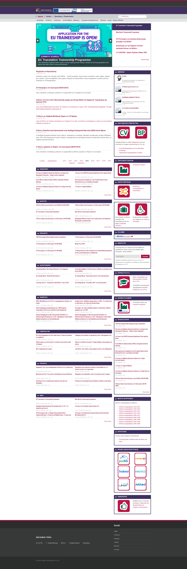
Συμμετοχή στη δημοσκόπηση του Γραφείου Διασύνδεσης (141, 505)
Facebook (117, 535)
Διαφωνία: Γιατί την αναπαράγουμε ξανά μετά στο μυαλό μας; (54, 367)
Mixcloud (116, 546)
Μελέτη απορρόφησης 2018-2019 (129, 409)
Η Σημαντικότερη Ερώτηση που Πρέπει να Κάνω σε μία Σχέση (93, 381)
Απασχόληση (40, 20)
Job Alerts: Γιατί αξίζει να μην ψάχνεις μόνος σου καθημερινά (93, 349)
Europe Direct (74, 543)
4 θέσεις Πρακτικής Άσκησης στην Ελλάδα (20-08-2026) (52, 205)
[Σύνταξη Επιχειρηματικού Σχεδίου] (141, 138)
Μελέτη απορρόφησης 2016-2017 (129, 411)
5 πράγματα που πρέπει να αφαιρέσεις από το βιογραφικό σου (93, 335)
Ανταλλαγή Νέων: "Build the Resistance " (48, 276)
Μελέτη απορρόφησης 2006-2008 (129, 417)
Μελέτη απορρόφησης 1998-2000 (129, 423)
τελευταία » (81, 163)
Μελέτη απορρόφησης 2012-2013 (129, 413)
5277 (98, 161)
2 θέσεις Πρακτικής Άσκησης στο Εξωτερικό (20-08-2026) (92, 205)
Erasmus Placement (139, 304)
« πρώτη (42, 161)
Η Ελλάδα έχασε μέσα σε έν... (130, 87)
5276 (92, 161)
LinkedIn (116, 542)
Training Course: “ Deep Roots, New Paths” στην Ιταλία (52, 282)
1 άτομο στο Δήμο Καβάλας (83, 186)
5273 (75, 161)
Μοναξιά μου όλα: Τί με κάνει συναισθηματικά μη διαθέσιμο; (54, 374)
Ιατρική (109, 20)
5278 (103, 161)
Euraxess (86, 543)
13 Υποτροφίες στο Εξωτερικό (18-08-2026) (49, 244)
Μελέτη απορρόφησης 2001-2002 (129, 421)
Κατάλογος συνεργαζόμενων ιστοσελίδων (138, 188)
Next (110, 41)
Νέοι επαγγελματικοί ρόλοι (44, 349)
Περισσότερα (145, 59)
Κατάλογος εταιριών (139, 165)
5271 (64, 161)
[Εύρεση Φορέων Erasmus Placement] (124, 313)
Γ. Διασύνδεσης (52, 543)
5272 (70, 161)
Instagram (117, 538)
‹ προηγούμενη (52, 161)
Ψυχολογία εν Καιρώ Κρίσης (46, 71)
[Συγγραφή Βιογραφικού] (124, 138)
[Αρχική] (64, 12)
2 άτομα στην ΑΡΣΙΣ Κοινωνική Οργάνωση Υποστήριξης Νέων (93, 173)
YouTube (116, 549)
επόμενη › (72, 163)
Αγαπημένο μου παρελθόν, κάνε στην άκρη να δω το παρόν (92, 374)
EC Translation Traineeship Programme (64, 59)
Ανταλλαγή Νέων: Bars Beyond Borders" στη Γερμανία (52, 269)
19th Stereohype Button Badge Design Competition (51, 237)
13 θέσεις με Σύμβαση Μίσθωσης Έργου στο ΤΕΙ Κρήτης (56, 116)
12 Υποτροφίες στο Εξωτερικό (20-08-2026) (88, 237)
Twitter (115, 531)
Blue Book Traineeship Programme (85, 212)
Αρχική (40, 16)
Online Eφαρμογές (133, 142)
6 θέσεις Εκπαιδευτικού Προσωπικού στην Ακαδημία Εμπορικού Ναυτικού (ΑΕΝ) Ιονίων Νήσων (71, 130)
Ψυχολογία (103, 20)
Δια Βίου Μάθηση (67, 20)
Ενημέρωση (76, 20)
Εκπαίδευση (57, 20)
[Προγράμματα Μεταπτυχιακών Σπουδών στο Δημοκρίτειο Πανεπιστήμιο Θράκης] (124, 288)
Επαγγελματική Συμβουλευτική (90, 20)
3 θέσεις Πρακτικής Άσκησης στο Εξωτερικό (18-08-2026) (53, 218)
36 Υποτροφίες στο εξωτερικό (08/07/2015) (52, 88)
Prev (37, 41)
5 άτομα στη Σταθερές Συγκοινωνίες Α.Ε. (87, 406)
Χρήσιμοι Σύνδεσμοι (118, 20)
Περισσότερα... (108, 195)
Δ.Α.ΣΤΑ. (39, 543)
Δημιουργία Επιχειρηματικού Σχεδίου (130, 152)
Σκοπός (48, 16)
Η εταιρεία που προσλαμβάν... (131, 108)
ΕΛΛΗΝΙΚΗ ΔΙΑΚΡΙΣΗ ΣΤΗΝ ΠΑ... (131, 97)
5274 (81, 161)
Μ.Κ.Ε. (63, 543)
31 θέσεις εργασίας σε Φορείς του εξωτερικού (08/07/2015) (58, 147)
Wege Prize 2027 (80, 244)
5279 (109, 161)
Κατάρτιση (48, 20)
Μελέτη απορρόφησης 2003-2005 (129, 419)
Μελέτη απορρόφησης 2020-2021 (129, 407)
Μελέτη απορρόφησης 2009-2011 (129, 415)
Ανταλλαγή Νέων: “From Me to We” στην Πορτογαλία (90, 282)
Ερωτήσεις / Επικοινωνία (64, 16)
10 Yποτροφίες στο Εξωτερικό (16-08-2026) (49, 250)
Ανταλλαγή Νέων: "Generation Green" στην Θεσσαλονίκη (92, 276)
